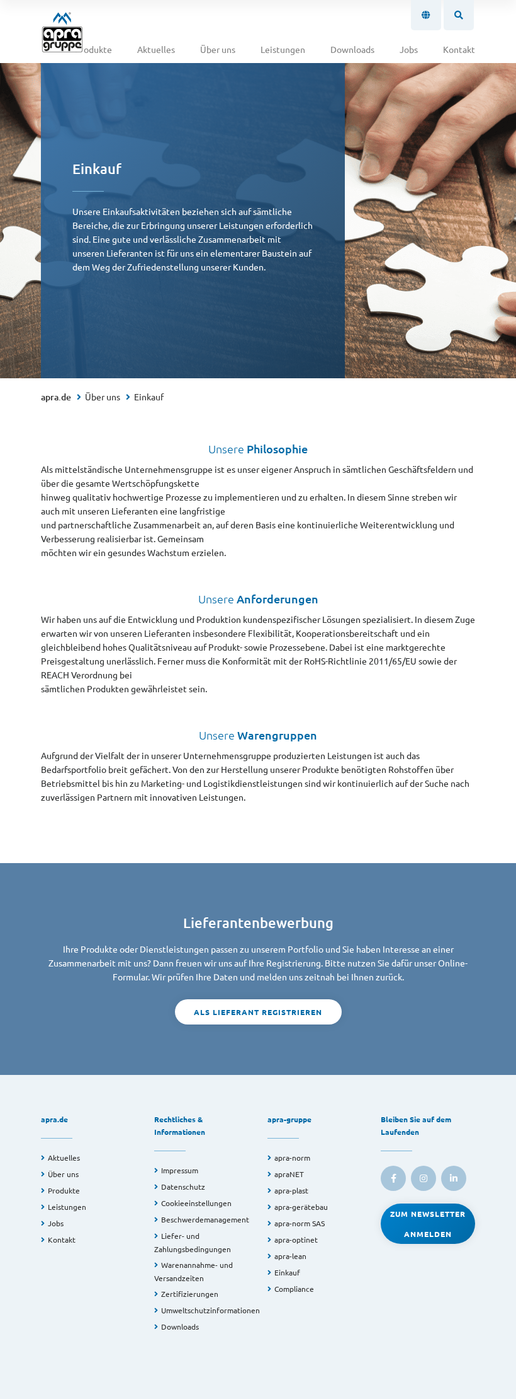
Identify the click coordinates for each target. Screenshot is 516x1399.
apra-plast (291, 1190)
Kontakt (459, 49)
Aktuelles (156, 49)
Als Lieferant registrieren (258, 1012)
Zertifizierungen (189, 1294)
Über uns (217, 49)
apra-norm (292, 1157)
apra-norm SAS (299, 1223)
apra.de (56, 397)
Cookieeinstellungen (196, 1203)
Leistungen (283, 49)
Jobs (409, 49)
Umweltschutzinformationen (210, 1310)
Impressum (179, 1170)
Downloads (352, 49)
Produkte (93, 49)
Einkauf (149, 396)
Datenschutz (183, 1186)
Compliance (294, 1289)
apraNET (289, 1174)
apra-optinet (296, 1239)
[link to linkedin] (453, 1178)
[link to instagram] (423, 1178)
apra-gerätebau (301, 1207)
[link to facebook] (393, 1178)
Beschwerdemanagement (205, 1219)
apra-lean (290, 1256)
